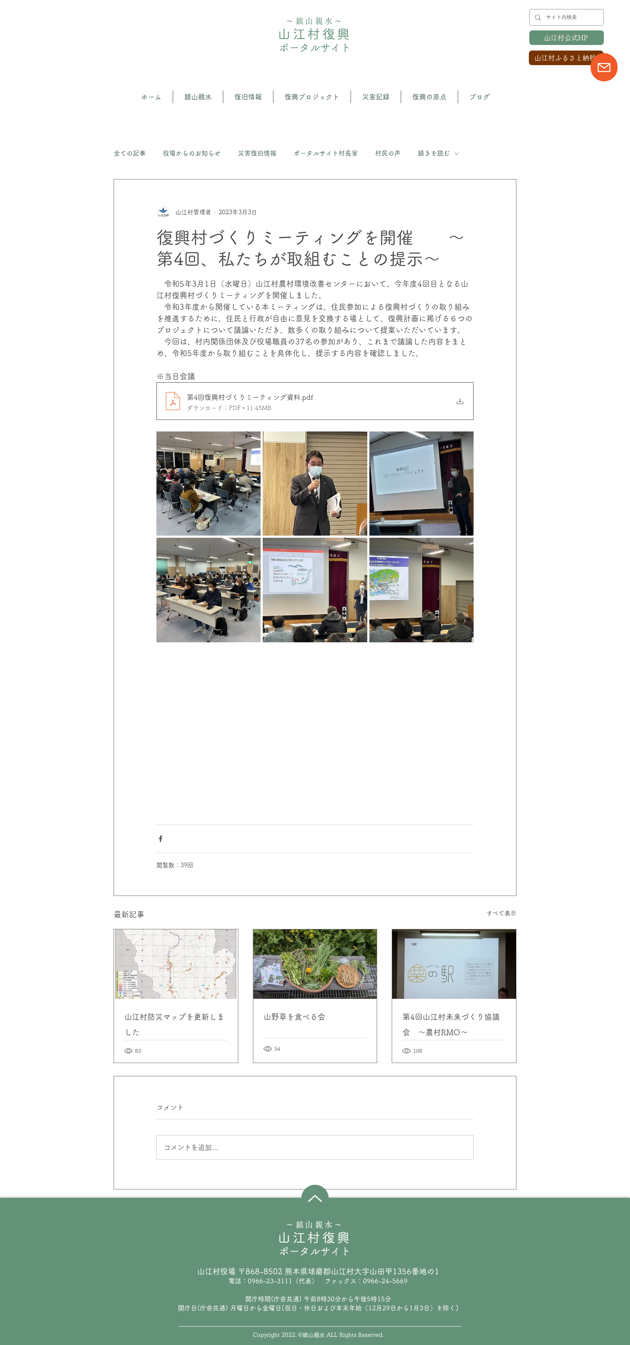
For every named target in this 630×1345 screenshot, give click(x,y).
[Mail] (604, 67)
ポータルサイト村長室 (326, 153)
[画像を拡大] (208, 483)
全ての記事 (130, 153)
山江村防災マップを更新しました (174, 1024)
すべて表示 (501, 913)
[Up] (315, 1198)
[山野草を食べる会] (315, 964)
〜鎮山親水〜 (315, 21)
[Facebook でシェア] (160, 839)
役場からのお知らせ (192, 153)
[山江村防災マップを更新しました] (176, 964)
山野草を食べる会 (294, 1017)
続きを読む (434, 153)
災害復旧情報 (257, 153)
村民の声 (388, 153)
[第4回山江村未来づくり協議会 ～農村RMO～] (454, 964)
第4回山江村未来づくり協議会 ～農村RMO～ (451, 1024)
